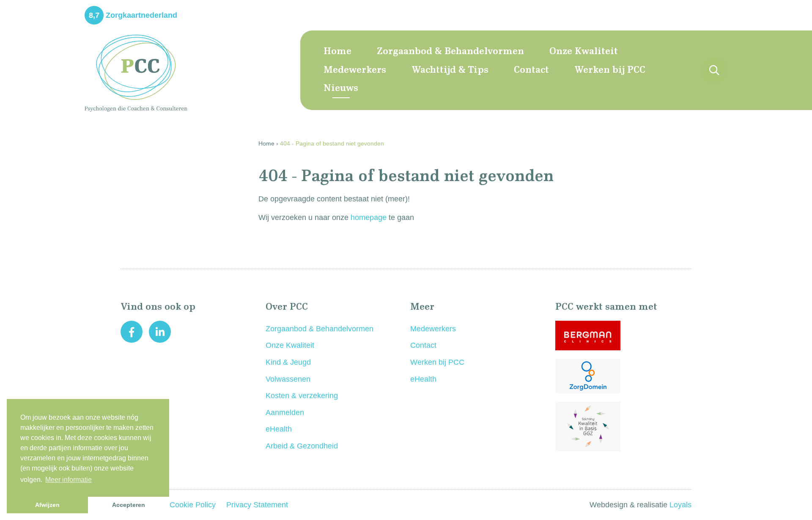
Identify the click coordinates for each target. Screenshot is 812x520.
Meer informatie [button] (68, 479)
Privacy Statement (257, 505)
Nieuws (341, 88)
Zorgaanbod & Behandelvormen (450, 52)
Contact (531, 70)
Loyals (680, 505)
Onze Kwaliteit (583, 52)
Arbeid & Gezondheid (302, 446)
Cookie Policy (194, 505)
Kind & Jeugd (288, 362)
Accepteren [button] (128, 504)
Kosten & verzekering (302, 395)
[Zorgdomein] (623, 376)
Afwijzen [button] (47, 504)
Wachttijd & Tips (449, 70)
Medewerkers (355, 70)
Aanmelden (285, 412)
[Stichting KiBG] (623, 426)
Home (337, 52)
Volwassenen (288, 379)
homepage (369, 217)
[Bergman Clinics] (623, 335)
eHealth (279, 429)
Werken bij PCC (609, 70)
